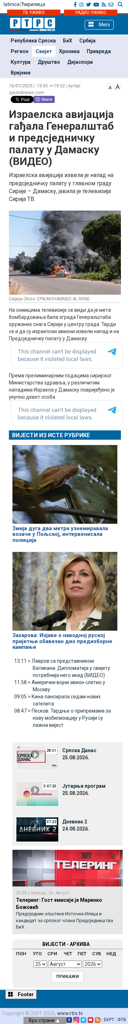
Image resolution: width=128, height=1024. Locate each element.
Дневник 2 (74, 821)
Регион (19, 51)
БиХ (67, 40)
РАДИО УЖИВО (90, 12)
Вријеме (21, 73)
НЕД (111, 953)
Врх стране (42, 1020)
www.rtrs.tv (70, 1013)
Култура (21, 62)
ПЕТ (82, 953)
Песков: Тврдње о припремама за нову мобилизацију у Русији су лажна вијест (62, 718)
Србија (87, 40)
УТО (37, 953)
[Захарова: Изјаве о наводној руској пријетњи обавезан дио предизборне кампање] (64, 588)
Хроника (69, 51)
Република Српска (33, 40)
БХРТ (109, 1019)
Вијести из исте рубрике (51, 435)
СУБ (96, 953)
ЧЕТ (68, 953)
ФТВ (121, 1019)
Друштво (49, 62)
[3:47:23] (37, 793)
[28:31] (37, 757)
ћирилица (33, 4)
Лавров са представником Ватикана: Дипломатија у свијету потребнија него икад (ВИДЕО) (62, 668)
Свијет (44, 51)
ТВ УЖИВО (34, 12)
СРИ (52, 953)
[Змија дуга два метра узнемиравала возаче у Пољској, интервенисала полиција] (64, 481)
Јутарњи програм (84, 786)
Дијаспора (80, 62)
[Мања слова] (110, 86)
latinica (12, 4)
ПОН (21, 953)
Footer (25, 994)
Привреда (99, 51)
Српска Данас (79, 750)
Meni (103, 24)
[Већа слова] (117, 86)
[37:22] (37, 829)
